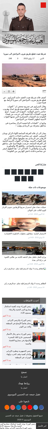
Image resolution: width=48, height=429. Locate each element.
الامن (42, 58)
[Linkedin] (18, 407)
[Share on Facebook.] (34, 172)
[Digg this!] (14, 172)
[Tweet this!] (40, 172)
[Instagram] (12, 407)
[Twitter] (35, 407)
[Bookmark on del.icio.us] (30, 178)
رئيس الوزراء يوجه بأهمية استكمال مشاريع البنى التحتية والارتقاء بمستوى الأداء (17, 425)
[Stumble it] (20, 172)
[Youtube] (29, 407)
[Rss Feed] (7, 407)
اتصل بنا (24, 377)
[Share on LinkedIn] (7, 172)
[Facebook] (41, 407)
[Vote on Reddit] (27, 172)
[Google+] (24, 407)
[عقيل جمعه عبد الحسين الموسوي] (21, 16)
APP (44, 91)
